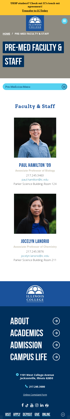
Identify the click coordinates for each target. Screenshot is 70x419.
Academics (26, 333)
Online (46, 414)
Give (37, 414)
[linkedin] (41, 405)
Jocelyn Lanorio (35, 241)
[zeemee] (46, 405)
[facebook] (23, 405)
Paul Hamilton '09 (35, 165)
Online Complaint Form (35, 394)
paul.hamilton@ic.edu (35, 179)
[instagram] (36, 405)
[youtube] (31, 405)
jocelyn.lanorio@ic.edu (35, 256)
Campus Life (28, 357)
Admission (26, 345)
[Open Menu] (63, 21)
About (19, 321)
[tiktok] (26, 405)
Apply (16, 414)
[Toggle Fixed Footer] (63, 414)
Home (6, 33)
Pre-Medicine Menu (17, 86)
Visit (8, 414)
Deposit (27, 414)
